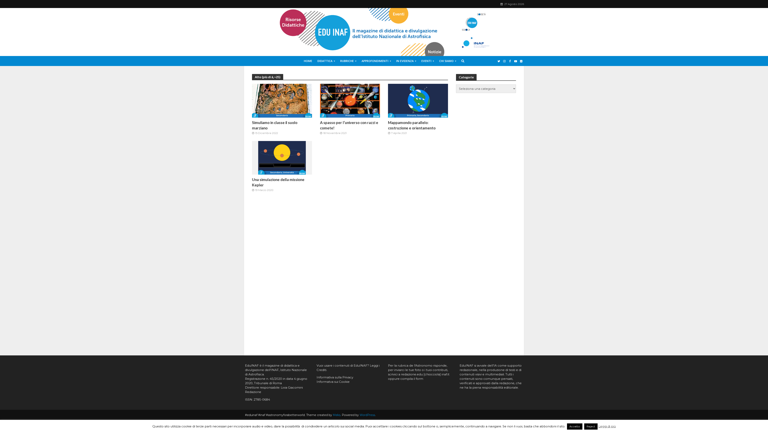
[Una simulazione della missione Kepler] (282, 157)
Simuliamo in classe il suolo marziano (274, 125)
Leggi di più (607, 426)
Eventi (426, 61)
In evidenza (405, 61)
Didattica (324, 61)
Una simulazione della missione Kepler (278, 182)
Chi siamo (446, 61)
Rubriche (347, 61)
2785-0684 (262, 399)
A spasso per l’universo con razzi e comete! (349, 125)
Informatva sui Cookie (333, 382)
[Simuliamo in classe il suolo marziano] (282, 100)
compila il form (411, 379)
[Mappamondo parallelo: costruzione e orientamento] (418, 100)
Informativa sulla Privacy (335, 377)
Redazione (253, 392)
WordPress (367, 415)
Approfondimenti (375, 61)
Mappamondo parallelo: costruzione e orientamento (412, 125)
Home (308, 61)
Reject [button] (591, 426)
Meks (336, 415)
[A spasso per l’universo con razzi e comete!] (350, 100)
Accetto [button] (574, 426)
